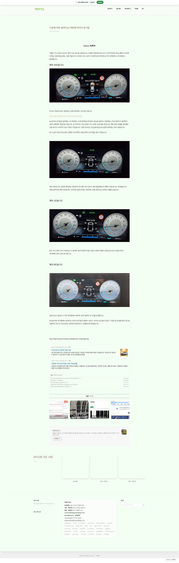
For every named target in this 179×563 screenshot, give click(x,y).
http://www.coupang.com (59, 360)
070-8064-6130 (83, 2)
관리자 (98, 555)
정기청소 (75, 529)
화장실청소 (68, 531)
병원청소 (99, 534)
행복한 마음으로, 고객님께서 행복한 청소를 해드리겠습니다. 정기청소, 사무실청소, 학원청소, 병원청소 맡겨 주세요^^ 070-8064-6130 (86, 434)
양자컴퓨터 (100, 531)
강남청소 (91, 534)
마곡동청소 (100, 529)
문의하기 (110, 9)
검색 (143, 505)
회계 (75, 523)
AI (91, 526)
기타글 (136, 9)
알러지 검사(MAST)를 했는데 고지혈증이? (60, 386)
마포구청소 (91, 523)
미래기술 (67, 529)
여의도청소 (79, 526)
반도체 (110, 523)
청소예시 (118, 9)
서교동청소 (91, 529)
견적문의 (100, 2)
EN (143, 9)
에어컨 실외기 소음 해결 (56, 380)
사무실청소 (82, 523)
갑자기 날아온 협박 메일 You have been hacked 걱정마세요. (64, 378)
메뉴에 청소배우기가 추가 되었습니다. (44, 504)
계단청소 (82, 529)
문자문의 (92, 2)
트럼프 (76, 531)
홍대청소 (107, 534)
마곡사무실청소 (101, 523)
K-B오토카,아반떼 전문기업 (61, 350)
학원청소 (67, 534)
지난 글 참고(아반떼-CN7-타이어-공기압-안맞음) (65, 116)
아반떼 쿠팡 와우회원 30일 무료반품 (64, 363)
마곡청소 (84, 534)
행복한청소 (57, 430)
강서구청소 (76, 534)
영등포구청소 (98, 526)
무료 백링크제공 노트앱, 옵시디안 (58, 382)
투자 (86, 526)
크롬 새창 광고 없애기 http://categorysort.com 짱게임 (63, 384)
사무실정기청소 (69, 526)
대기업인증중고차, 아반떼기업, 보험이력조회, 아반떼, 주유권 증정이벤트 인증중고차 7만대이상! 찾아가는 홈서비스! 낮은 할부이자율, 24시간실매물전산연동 (83, 353)
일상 (52, 375)
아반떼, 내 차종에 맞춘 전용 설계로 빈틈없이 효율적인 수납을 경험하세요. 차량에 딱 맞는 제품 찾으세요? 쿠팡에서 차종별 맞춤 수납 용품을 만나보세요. (89, 367)
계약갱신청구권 (110, 531)
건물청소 (108, 529)
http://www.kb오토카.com (59, 347)
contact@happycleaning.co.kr (74, 513)
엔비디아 (107, 526)
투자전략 (82, 531)
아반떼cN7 (91, 531)
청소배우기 (128, 9)
